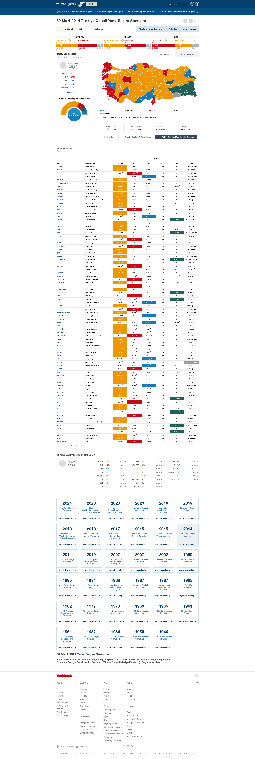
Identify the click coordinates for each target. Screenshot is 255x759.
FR (180, 4)
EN (174, 4)
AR (177, 4)
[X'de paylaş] (186, 21)
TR (170, 4)
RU (184, 4)
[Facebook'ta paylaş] (191, 21)
